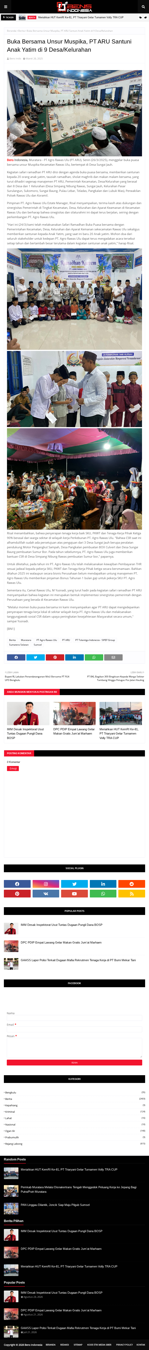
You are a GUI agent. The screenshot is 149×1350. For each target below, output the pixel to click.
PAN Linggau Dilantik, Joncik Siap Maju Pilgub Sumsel (55, 1204)
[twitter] (74, 884)
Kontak (141, 1344)
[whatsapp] (103, 893)
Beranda (11, 30)
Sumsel (38, 644)
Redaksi (64, 1344)
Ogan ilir (75, 1131)
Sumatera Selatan (19, 644)
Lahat (75, 1118)
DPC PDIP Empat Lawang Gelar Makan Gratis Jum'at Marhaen (74, 731)
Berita (21, 30)
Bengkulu (75, 1092)
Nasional (75, 1124)
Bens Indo (15, 58)
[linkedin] (103, 884)
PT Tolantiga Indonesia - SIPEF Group (95, 640)
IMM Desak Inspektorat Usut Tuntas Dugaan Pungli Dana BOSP (25, 734)
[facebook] (17, 884)
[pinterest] (17, 893)
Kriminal (75, 1111)
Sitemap (78, 1344)
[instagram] (46, 884)
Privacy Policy (124, 1344)
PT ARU (66, 640)
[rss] (131, 893)
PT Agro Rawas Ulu (46, 640)
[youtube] (74, 893)
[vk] (46, 893)
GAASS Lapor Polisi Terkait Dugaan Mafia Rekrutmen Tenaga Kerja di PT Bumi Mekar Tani (78, 960)
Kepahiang (75, 1105)
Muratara (26, 640)
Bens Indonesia (33, 1345)
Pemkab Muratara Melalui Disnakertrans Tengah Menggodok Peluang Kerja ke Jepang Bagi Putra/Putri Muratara (78, 1189)
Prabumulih (75, 1137)
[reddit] (131, 884)
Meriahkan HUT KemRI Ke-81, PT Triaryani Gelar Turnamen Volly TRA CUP (81, 17)
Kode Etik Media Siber (99, 1344)
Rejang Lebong (75, 1143)
